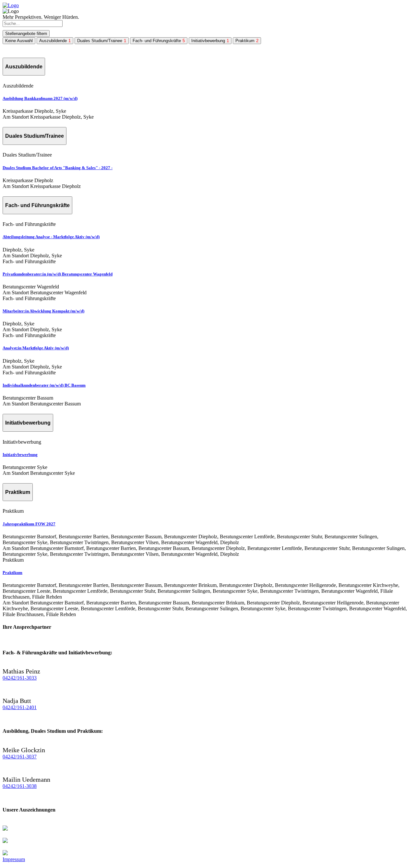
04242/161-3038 (20, 786)
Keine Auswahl (19, 40)
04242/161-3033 (20, 678)
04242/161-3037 (20, 756)
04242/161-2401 (20, 707)
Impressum (14, 859)
